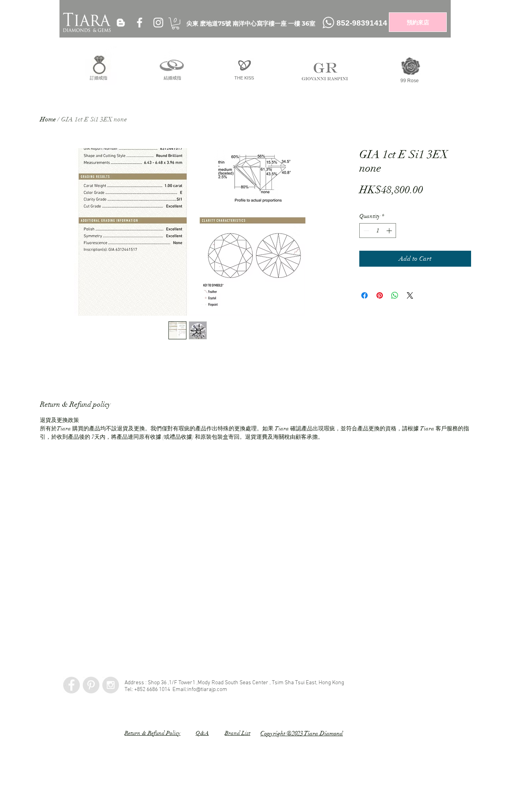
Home (48, 119)
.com (221, 689)
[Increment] (390, 231)
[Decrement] (365, 231)
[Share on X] (410, 295)
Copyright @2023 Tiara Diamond (301, 733)
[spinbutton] (377, 231)
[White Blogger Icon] (120, 22)
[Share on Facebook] (364, 295)
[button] (175, 23)
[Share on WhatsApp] (395, 295)
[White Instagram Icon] (158, 22)
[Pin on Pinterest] (379, 295)
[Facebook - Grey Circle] (71, 685)
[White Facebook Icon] (139, 22)
